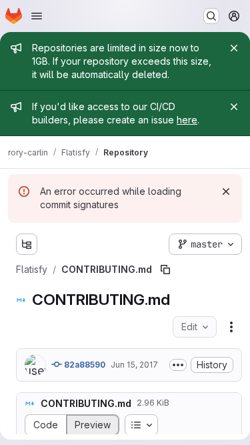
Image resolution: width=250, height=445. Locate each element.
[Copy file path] (165, 269)
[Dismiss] (226, 191)
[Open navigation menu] (36, 16)
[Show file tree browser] (26, 244)
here (187, 119)
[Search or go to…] (211, 16)
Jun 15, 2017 (134, 365)
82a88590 (83, 365)
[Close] (234, 48)
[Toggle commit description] (178, 365)
